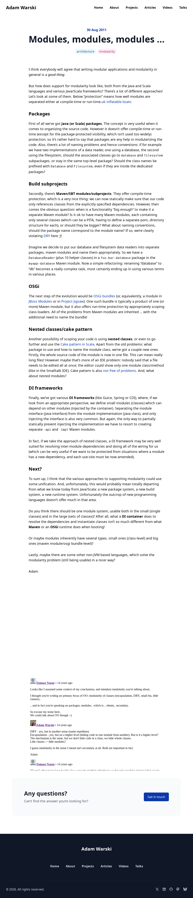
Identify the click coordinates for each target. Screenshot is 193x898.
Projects (132, 7)
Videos (167, 7)
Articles (150, 7)
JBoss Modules (40, 301)
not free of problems (119, 370)
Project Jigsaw (72, 301)
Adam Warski (21, 7)
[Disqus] (96, 627)
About (114, 7)
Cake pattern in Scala (77, 344)
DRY (47, 235)
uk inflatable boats (117, 101)
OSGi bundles (104, 296)
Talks (183, 7)
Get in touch (156, 797)
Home (98, 7)
